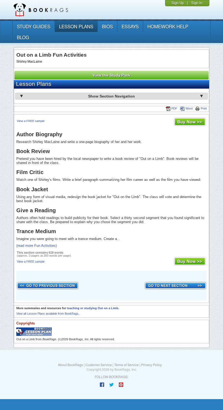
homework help (167, 26)
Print (204, 108)
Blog (23, 37)
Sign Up (177, 2)
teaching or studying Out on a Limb (92, 308)
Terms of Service (126, 364)
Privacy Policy (151, 364)
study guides (33, 26)
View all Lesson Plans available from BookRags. (47, 313)
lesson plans (76, 26)
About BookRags (70, 364)
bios (107, 26)
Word (189, 108)
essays (130, 26)
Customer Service (98, 364)
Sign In (196, 2)
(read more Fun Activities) (36, 246)
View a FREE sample (31, 121)
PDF (174, 108)
